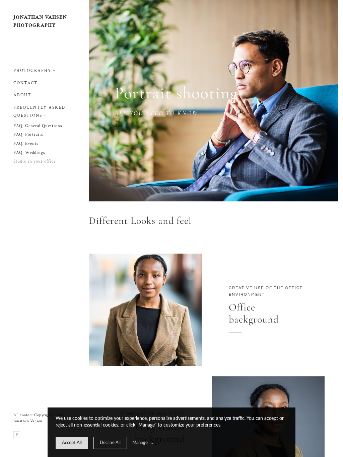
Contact (25, 83)
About (22, 95)
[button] (54, 69)
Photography (32, 71)
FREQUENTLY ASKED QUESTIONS (39, 112)
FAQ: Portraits (28, 135)
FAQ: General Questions (37, 126)
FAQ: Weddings (29, 153)
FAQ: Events (26, 144)
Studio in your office (34, 161)
